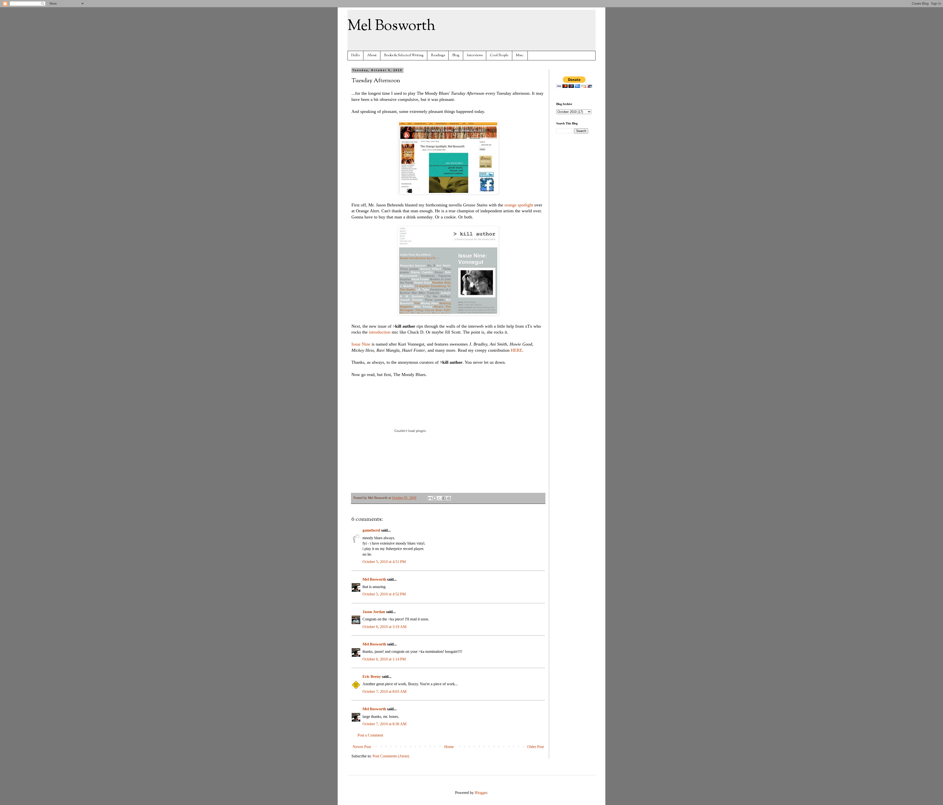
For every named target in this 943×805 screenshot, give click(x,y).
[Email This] (430, 498)
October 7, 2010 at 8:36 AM (384, 724)
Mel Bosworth (391, 26)
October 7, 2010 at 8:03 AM (384, 691)
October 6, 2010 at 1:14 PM (384, 659)
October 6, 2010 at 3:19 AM (384, 627)
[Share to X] (439, 498)
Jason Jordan (373, 612)
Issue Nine (360, 344)
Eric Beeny (371, 676)
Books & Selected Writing (404, 55)
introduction (379, 332)
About (372, 55)
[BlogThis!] (434, 498)
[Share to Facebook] (444, 498)
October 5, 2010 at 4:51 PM (384, 562)
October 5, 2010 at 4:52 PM (384, 594)
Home (449, 747)
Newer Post (362, 747)
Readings (438, 55)
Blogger (481, 793)
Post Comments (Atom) (391, 756)
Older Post (535, 747)
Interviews (475, 55)
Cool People (499, 55)
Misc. (520, 55)
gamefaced (371, 530)
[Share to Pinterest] (448, 498)
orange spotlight (518, 204)
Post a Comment (370, 735)
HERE (516, 350)
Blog (455, 55)
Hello (355, 55)
